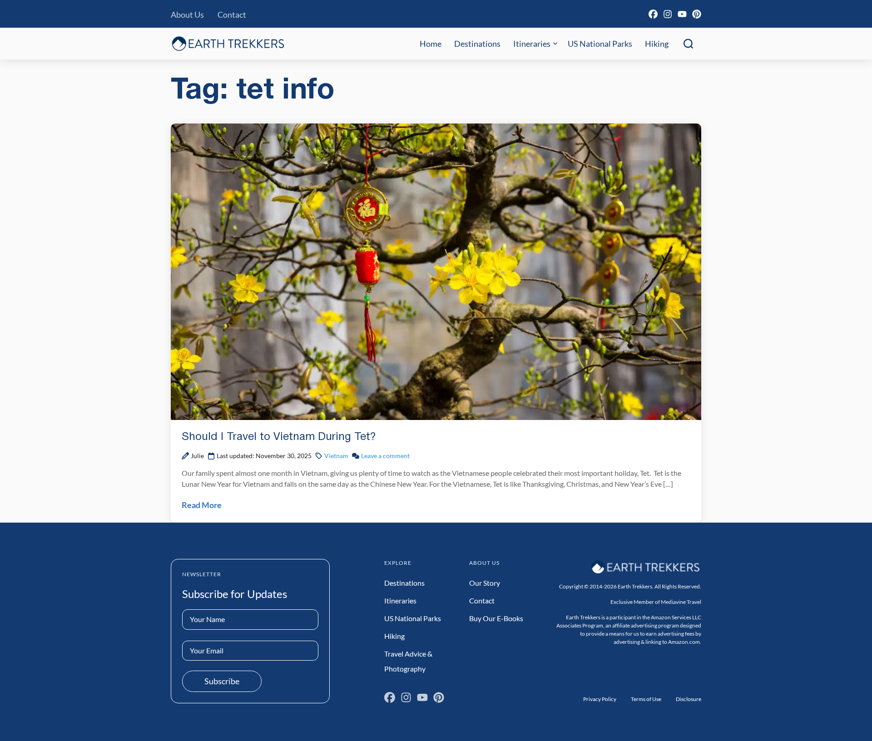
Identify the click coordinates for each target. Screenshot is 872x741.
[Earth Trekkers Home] (228, 43)
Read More (202, 505)
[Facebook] (653, 14)
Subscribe (221, 681)
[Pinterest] (696, 14)
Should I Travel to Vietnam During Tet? (279, 437)
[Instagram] (667, 14)
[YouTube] (682, 14)
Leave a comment (385, 455)
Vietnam (336, 455)
